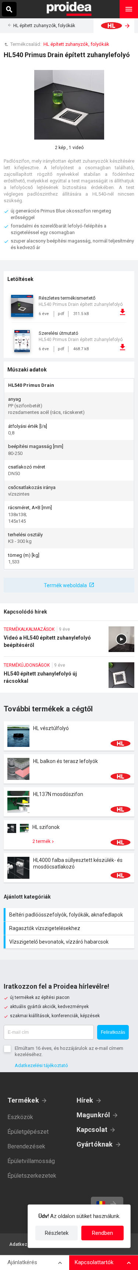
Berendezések (26, 1146)
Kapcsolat (92, 1129)
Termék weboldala (65, 585)
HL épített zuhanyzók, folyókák (44, 25)
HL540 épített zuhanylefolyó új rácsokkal (69, 677)
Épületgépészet (28, 1131)
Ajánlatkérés (22, 1262)
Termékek (23, 1100)
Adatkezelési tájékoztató (41, 1065)
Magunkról (93, 1115)
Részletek (56, 1233)
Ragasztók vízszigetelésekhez (70, 928)
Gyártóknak (95, 1144)
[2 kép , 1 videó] (69, 105)
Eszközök (20, 1117)
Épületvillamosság (31, 1161)
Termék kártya (69, 736)
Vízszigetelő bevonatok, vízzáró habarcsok (70, 941)
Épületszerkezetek (31, 1175)
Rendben (102, 1233)
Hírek (85, 1100)
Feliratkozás (113, 1032)
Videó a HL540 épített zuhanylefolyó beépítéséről (69, 641)
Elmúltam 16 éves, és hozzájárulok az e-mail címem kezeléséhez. (69, 1051)
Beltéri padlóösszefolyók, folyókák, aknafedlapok (70, 914)
